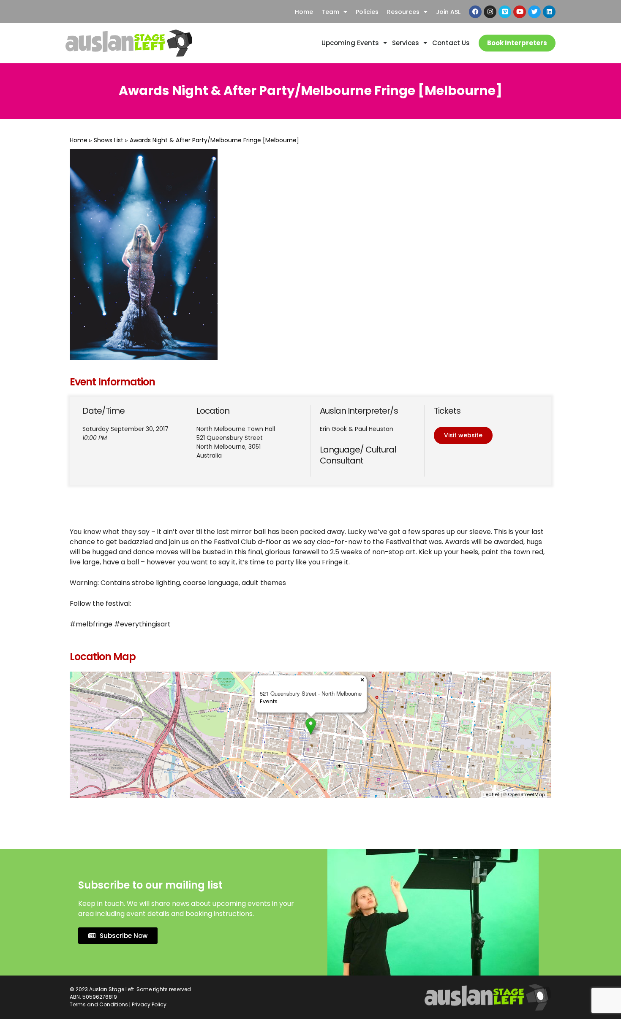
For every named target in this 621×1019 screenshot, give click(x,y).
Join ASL (448, 12)
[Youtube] (519, 11)
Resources (403, 12)
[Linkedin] (549, 11)
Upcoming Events (350, 42)
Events (269, 701)
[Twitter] (534, 11)
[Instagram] (490, 11)
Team (330, 12)
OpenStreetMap (526, 794)
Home (304, 12)
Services (405, 42)
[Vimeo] (504, 11)
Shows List (108, 140)
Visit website (463, 435)
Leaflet (491, 794)
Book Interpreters (517, 42)
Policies (367, 12)
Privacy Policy (149, 1004)
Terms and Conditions (99, 1004)
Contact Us (451, 42)
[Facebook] (475, 11)
